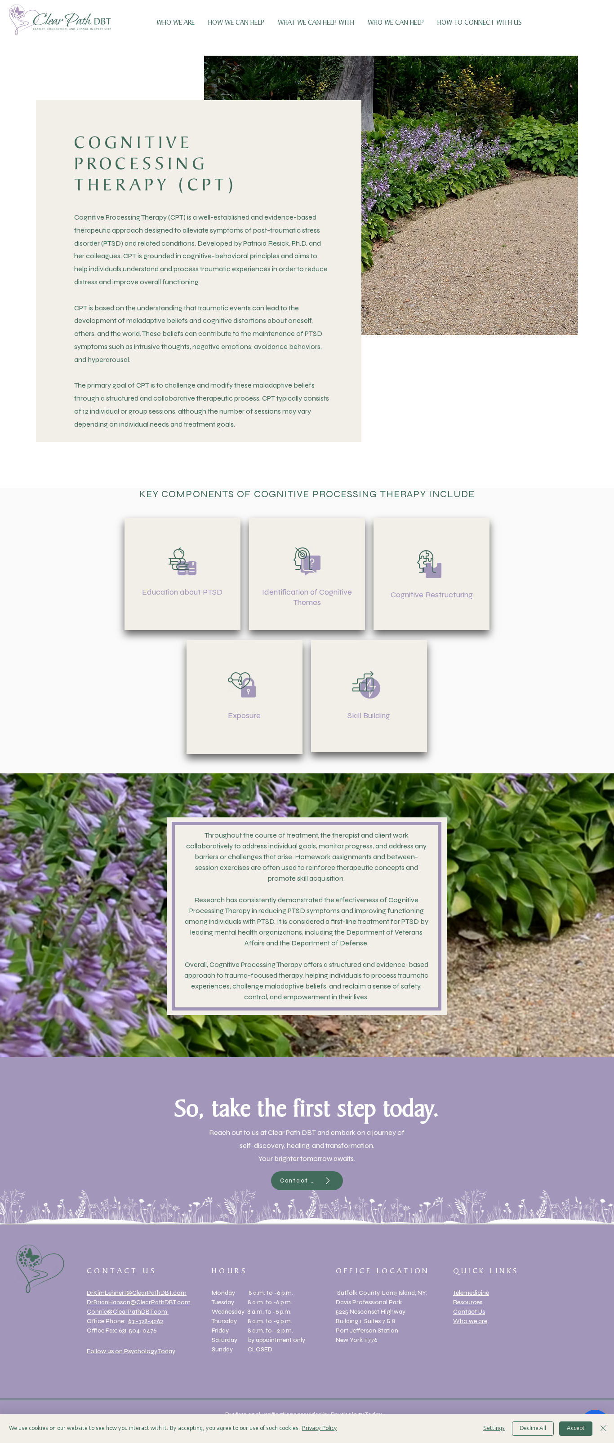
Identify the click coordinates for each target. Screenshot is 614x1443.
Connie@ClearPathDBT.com (128, 1311)
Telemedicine (471, 1293)
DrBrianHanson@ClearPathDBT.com (139, 1302)
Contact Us (469, 1311)
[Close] (603, 1428)
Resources (467, 1302)
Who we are (470, 1321)
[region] (182, 574)
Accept (576, 1428)
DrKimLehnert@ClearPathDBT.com (137, 1293)
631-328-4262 (145, 1321)
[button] (236, 23)
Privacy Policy (319, 1428)
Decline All (533, 1428)
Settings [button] (494, 1428)
